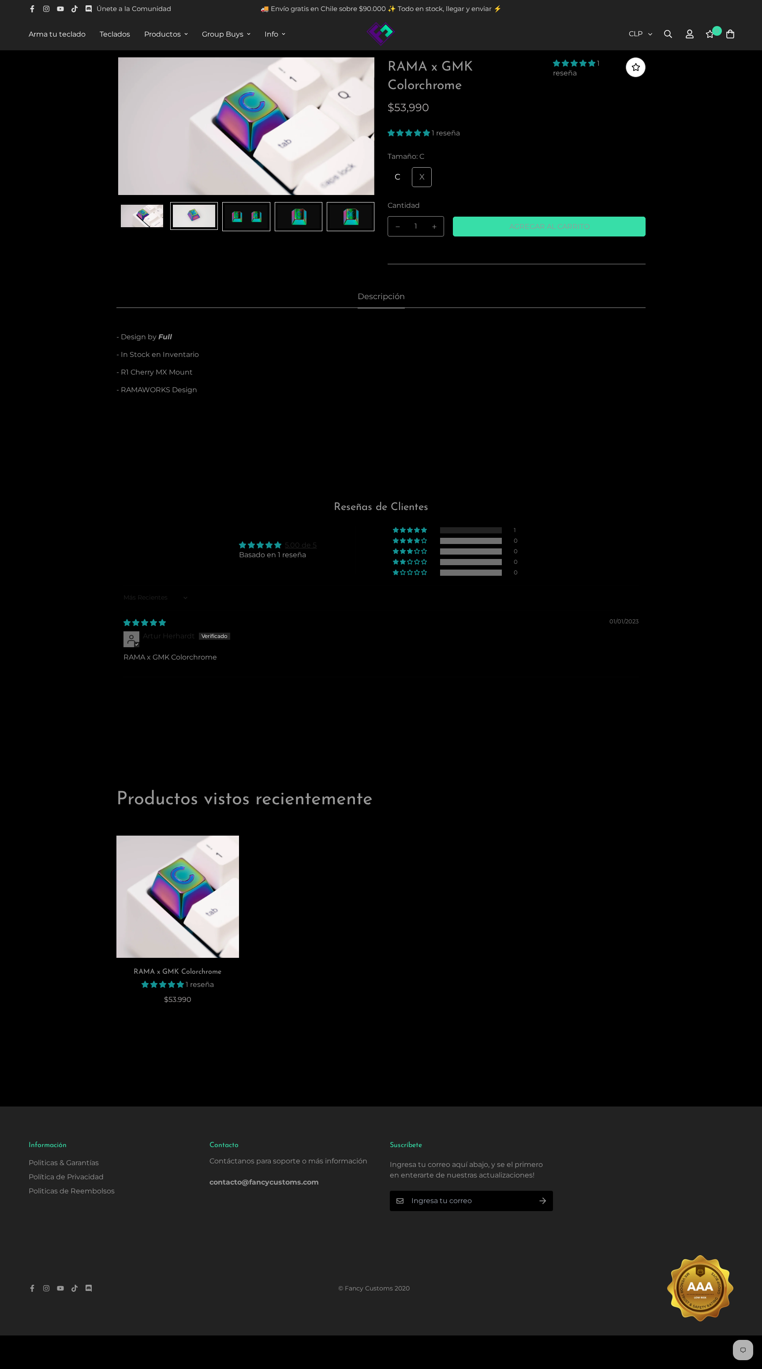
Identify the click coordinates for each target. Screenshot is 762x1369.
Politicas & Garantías (64, 1163)
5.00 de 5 (301, 545)
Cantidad (404, 205)
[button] (575, 63)
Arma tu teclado (57, 34)
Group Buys (222, 34)
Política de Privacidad (66, 1177)
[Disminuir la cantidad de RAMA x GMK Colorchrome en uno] (397, 227)
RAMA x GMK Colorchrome (177, 971)
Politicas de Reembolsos (72, 1191)
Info (271, 34)
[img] (144, 623)
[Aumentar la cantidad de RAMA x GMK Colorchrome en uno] (434, 227)
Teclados (115, 34)
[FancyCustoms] (380, 34)
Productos (162, 34)
